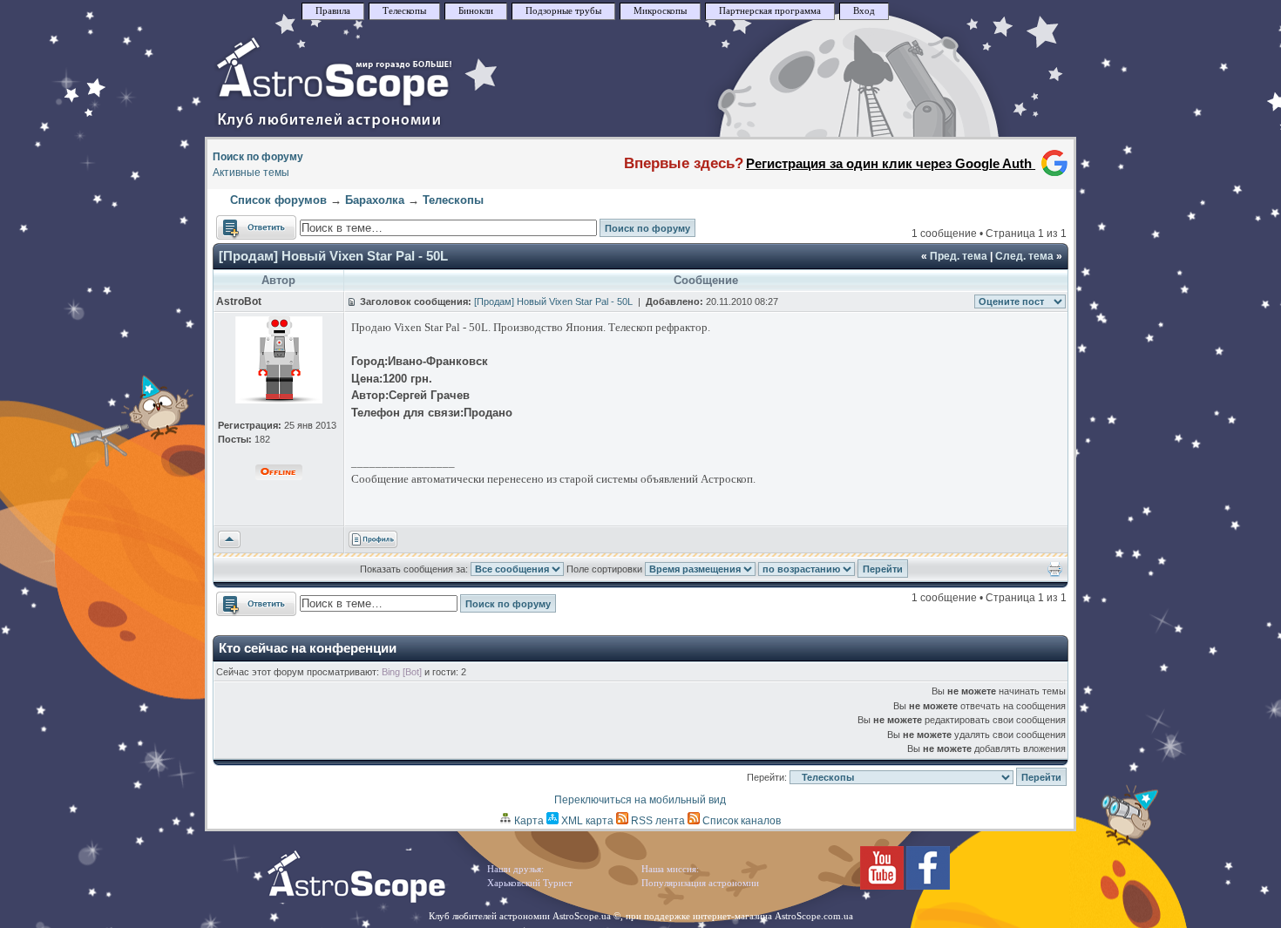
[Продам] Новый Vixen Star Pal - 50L (333, 255)
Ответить (239, 223)
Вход (864, 11)
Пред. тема (958, 256)
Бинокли (475, 11)
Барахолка (374, 200)
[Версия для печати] (1055, 573)
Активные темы (251, 172)
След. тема (1024, 256)
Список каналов (740, 821)
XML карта (586, 821)
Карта (528, 821)
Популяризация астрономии (700, 883)
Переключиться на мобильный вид (640, 800)
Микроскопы (660, 11)
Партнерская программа (770, 11)
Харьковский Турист (530, 883)
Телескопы (404, 11)
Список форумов (278, 200)
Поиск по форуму (258, 157)
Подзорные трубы (563, 11)
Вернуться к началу (229, 540)
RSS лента (656, 821)
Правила (332, 11)
